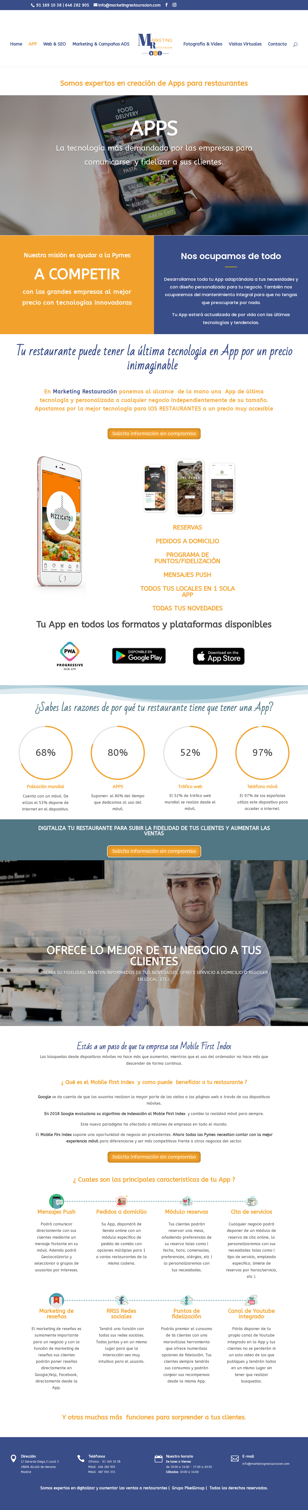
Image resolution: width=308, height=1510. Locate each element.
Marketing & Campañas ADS (100, 44)
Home (16, 44)
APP (33, 44)
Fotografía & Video (202, 44)
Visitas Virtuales (245, 44)
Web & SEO (54, 44)
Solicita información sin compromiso (154, 433)
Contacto (277, 44)
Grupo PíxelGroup (188, 1488)
